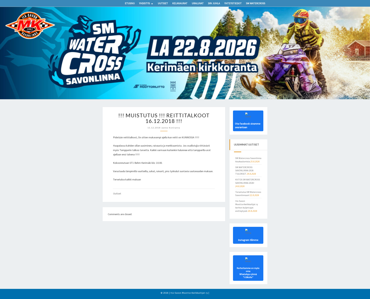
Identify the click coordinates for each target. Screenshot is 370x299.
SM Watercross (255, 3)
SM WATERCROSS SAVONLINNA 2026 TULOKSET (244, 170)
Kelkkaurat (179, 3)
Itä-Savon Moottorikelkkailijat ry (189, 292)
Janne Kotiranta (170, 127)
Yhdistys (144, 3)
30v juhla (214, 3)
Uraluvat (198, 3)
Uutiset (163, 3)
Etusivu (130, 3)
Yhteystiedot (233, 3)
